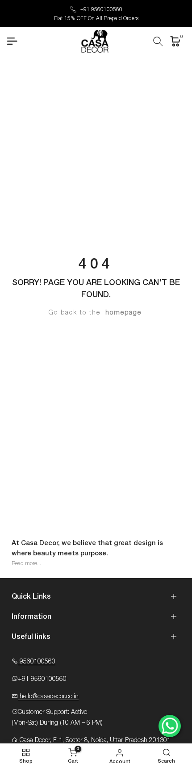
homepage (123, 313)
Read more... (26, 563)
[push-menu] (12, 41)
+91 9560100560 (101, 9)
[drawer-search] (158, 41)
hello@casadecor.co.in (48, 696)
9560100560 (36, 662)
